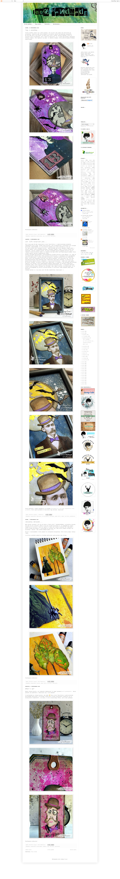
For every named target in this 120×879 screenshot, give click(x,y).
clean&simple (90, 168)
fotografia (83, 179)
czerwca (85, 351)
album (90, 160)
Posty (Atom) (34, 851)
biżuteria (83, 166)
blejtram (90, 166)
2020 (83, 368)
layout (89, 186)
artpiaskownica (89, 162)
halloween (52, 516)
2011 (83, 383)
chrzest (82, 168)
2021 (83, 367)
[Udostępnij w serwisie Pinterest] (53, 234)
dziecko (93, 175)
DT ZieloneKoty (45, 516)
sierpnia (85, 348)
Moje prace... (38, 24)
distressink (83, 173)
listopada (85, 336)
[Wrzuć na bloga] (49, 234)
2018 (83, 372)
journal (38, 683)
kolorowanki (86, 184)
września (85, 346)
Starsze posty (73, 849)
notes (87, 189)
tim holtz (47, 236)
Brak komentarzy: (42, 234)
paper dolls (57, 516)
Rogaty (89, 191)
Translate (91, 126)
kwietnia (85, 354)
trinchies (88, 199)
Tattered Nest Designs (87, 215)
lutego (84, 358)
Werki (28, 531)
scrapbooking (91, 193)
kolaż (93, 183)
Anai (52, 529)
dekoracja (39, 516)
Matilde (90, 43)
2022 (83, 365)
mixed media (39, 236)
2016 (83, 375)
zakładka (92, 203)
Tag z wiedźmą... (32, 30)
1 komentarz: (41, 514)
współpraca (72, 516)
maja (84, 353)
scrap (82, 193)
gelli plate (92, 179)
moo (81, 189)
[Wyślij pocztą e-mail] (48, 234)
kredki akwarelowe (87, 185)
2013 (83, 380)
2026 (83, 331)
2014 (83, 378)
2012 (83, 382)
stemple (44, 846)
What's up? (29, 689)
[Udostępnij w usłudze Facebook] (52, 234)
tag (43, 236)
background (33, 236)
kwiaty (82, 186)
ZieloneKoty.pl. (55, 508)
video (82, 201)
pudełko (90, 190)
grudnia (85, 334)
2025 (83, 333)
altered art (84, 161)
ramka (62, 516)
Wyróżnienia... (57, 24)
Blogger (66, 859)
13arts (82, 160)
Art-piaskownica (67, 691)
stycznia (85, 359)
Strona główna (51, 849)
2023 (83, 363)
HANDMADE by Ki (85, 220)
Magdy (29, 535)
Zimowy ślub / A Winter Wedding (90, 231)
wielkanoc (89, 201)
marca (84, 356)
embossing (87, 178)
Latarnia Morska (86, 210)
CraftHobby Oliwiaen (87, 229)
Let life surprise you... (36, 242)
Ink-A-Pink (84, 239)
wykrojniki (53, 236)
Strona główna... (28, 24)
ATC (81, 164)
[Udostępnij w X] (50, 234)
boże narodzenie (85, 167)
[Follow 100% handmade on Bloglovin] (87, 101)
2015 (83, 377)
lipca (84, 349)
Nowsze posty (28, 849)
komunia (93, 184)
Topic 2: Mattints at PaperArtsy (90, 241)
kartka (85, 183)
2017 (83, 373)
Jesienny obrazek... (33, 522)
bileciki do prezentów (86, 165)
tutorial (90, 200)
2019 (83, 370)
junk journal (92, 181)
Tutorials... (47, 24)
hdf (91, 180)
